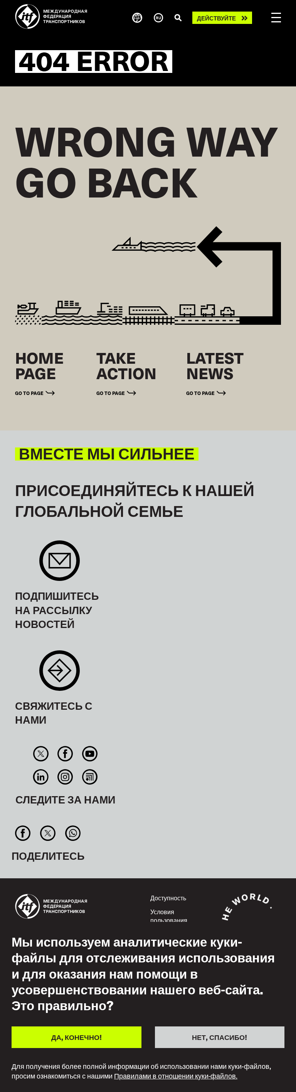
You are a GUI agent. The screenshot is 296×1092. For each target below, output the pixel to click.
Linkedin (41, 777)
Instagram (65, 777)
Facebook (65, 753)
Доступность (168, 898)
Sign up (59, 564)
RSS (89, 777)
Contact (59, 674)
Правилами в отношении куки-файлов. (175, 1075)
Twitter (41, 753)
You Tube (89, 753)
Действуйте (216, 18)
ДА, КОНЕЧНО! (76, 1037)
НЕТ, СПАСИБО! (219, 1037)
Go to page (29, 393)
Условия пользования (168, 916)
